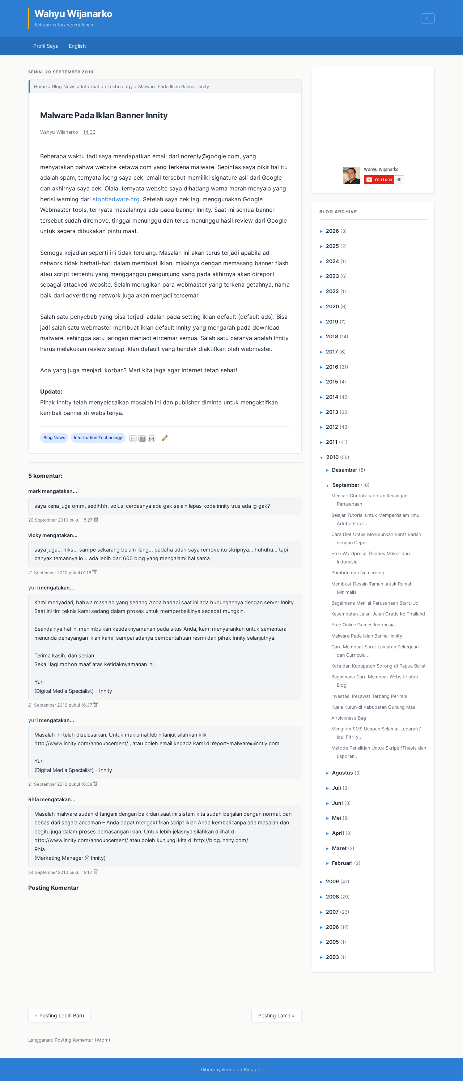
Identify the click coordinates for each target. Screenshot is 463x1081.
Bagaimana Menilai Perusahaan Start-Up (375, 603)
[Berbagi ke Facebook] (142, 438)
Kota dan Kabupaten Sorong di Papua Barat (378, 666)
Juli (336, 788)
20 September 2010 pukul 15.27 (60, 520)
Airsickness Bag (348, 718)
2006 (332, 927)
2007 (332, 912)
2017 (332, 351)
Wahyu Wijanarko (73, 13)
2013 (332, 412)
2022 (332, 291)
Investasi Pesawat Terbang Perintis (369, 696)
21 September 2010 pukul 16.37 (60, 705)
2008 (332, 896)
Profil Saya (46, 46)
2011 (331, 442)
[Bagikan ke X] (133, 438)
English (77, 46)
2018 (332, 336)
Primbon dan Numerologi (358, 572)
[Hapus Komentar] (96, 520)
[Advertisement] (373, 119)
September (346, 485)
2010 (332, 457)
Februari (342, 863)
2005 (332, 942)
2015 (332, 381)
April (338, 833)
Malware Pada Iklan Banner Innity (104, 115)
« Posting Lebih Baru (59, 1015)
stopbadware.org (116, 199)
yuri (33, 587)
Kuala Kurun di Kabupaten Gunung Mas (373, 707)
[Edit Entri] (163, 437)
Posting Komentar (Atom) (82, 1040)
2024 (332, 261)
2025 (332, 246)
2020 (332, 306)
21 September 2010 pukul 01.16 (59, 572)
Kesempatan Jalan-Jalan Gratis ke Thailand (378, 614)
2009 (332, 881)
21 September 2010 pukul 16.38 (60, 784)
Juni (337, 803)
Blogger (252, 1069)
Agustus (342, 772)
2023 (332, 276)
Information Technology (107, 86)
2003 (332, 957)
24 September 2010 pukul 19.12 (60, 872)
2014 (332, 397)
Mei (336, 818)
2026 (332, 231)
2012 (332, 427)
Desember (344, 470)
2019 (332, 321)
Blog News (64, 86)
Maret (339, 848)
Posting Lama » (276, 1015)
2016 (332, 367)
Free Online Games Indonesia (363, 624)
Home (40, 86)
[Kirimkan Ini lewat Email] (152, 438)
